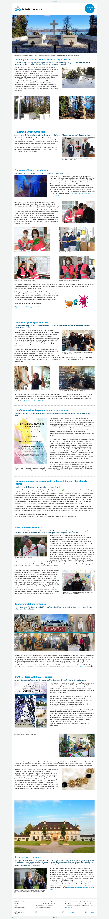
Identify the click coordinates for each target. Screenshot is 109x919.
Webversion (54, 1)
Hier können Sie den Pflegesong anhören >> (34, 400)
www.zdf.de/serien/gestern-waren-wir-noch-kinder (72, 889)
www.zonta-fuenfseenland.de (79, 667)
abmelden (69, 907)
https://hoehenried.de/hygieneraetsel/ (26, 307)
